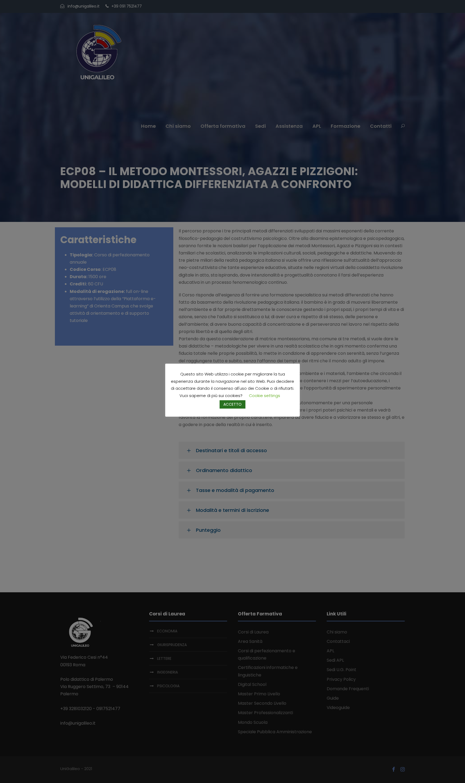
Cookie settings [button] (264, 395)
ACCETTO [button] (232, 404)
